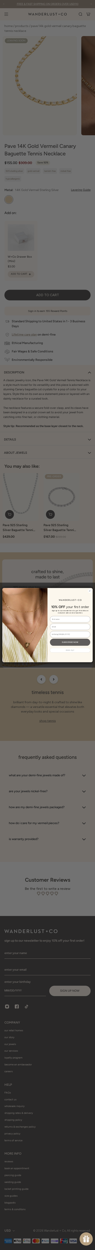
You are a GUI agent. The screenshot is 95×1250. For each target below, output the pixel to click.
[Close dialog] (90, 591)
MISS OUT (70, 650)
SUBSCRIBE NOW (70, 642)
